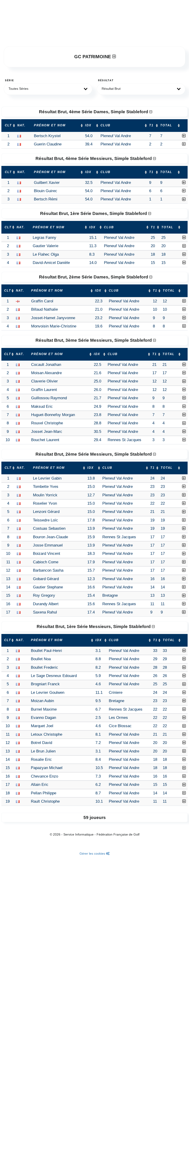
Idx (88, 125)
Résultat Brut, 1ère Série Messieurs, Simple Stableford (94, 626)
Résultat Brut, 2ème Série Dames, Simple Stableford (94, 277)
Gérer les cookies (93, 853)
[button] (48, 89)
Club (105, 125)
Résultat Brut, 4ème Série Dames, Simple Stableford (94, 111)
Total (166, 125)
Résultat (106, 80)
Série (9, 80)
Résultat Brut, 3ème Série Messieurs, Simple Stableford (94, 340)
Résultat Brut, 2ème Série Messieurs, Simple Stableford (94, 454)
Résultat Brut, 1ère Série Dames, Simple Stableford (94, 213)
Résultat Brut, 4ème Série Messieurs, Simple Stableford (94, 158)
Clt (8, 125)
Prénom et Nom (50, 125)
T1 (151, 125)
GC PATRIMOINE (93, 56)
